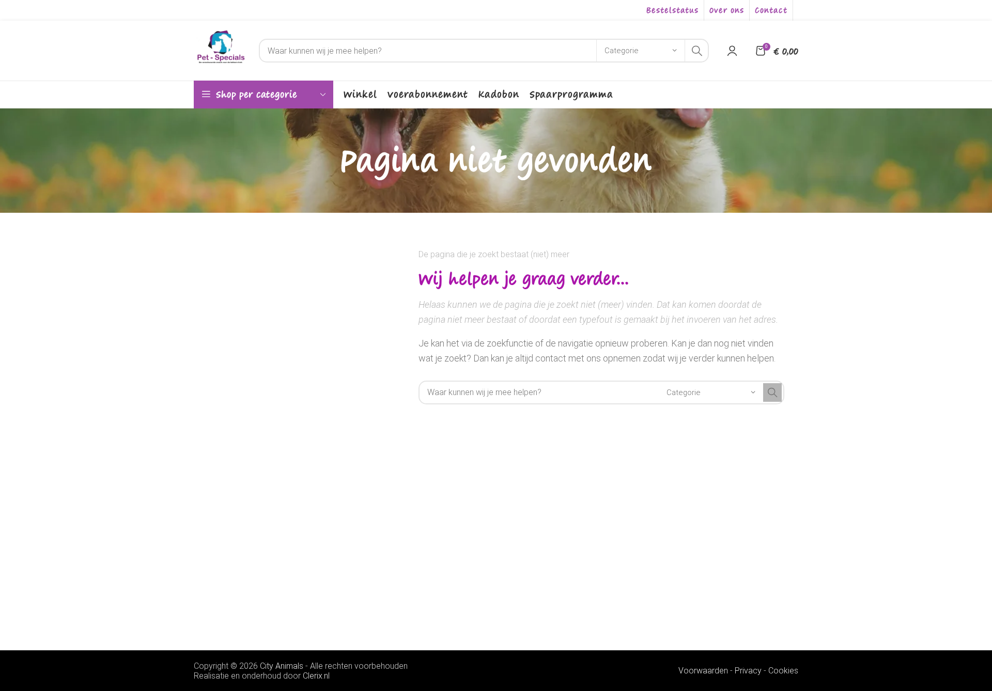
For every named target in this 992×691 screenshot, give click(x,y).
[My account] (732, 50)
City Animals (281, 666)
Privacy (748, 671)
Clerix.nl (316, 676)
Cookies (783, 671)
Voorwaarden (703, 671)
